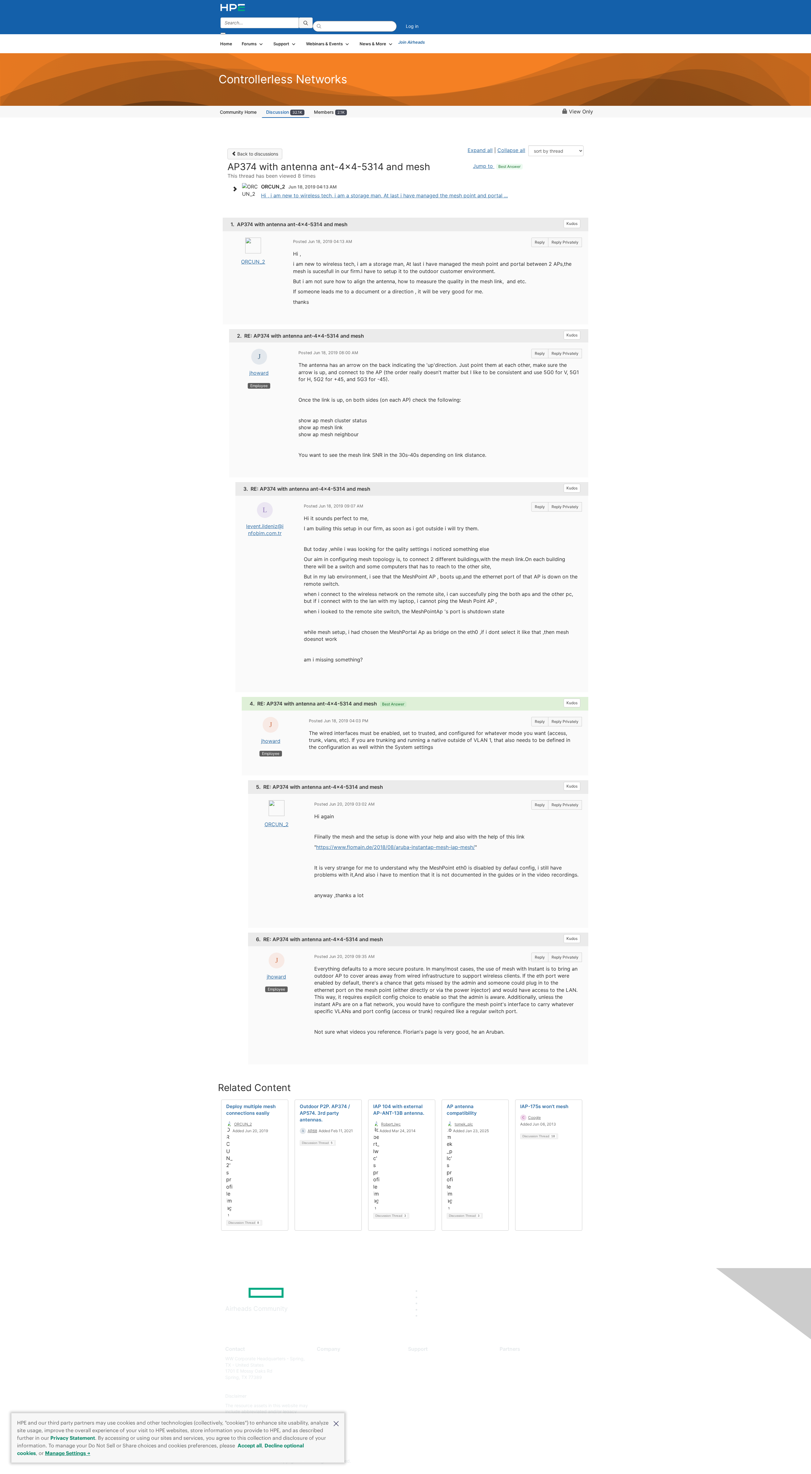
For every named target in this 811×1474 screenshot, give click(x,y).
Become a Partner (518, 1368)
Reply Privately (565, 242)
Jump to (496, 166)
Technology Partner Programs (530, 1386)
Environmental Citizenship (343, 1386)
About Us (326, 1358)
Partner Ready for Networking (531, 1377)
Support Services (426, 1358)
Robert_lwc (391, 1124)
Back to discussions (257, 153)
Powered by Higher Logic (497, 1461)
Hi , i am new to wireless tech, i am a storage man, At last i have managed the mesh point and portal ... (384, 195)
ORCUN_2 (253, 261)
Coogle (534, 1117)
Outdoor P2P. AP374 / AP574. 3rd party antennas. (325, 1113)
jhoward (259, 373)
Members (329, 112)
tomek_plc (464, 1124)
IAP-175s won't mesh (544, 1106)
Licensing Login (424, 1396)
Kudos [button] (572, 223)
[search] (306, 22)
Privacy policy (331, 1396)
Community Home (238, 112)
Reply (540, 242)
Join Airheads (411, 42)
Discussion (284, 112)
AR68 (312, 1130)
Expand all (480, 150)
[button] (336, 1423)
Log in (412, 26)
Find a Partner (514, 1358)
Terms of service (334, 1405)
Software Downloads (429, 1386)
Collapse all (511, 150)
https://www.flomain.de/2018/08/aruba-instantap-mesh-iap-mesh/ (395, 847)
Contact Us (328, 1377)
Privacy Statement (72, 1438)
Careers (325, 1368)
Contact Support (425, 1368)
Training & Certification (431, 1377)
